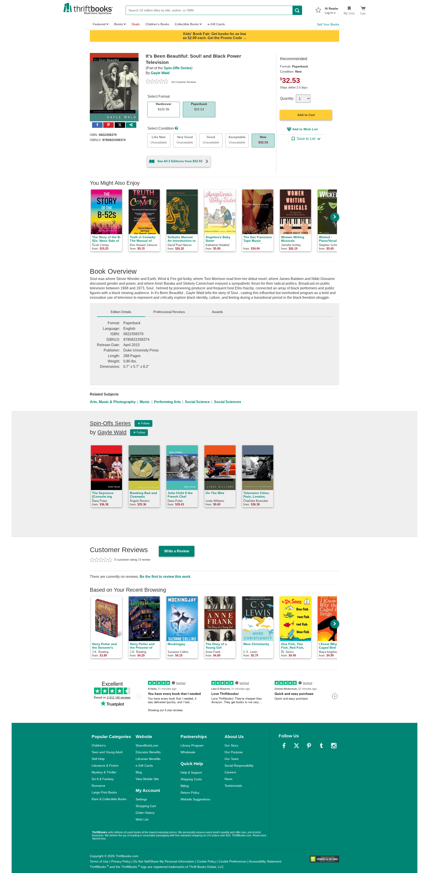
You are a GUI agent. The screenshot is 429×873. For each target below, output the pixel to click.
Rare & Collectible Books (109, 799)
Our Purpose (234, 752)
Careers (230, 772)
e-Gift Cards (144, 765)
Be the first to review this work (165, 576)
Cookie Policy (206, 861)
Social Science (197, 402)
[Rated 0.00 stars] (157, 82)
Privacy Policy (121, 861)
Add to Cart (306, 115)
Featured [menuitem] (99, 24)
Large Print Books (104, 792)
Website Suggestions (195, 799)
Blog (139, 772)
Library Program (192, 745)
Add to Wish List (305, 129)
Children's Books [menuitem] (157, 24)
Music (145, 402)
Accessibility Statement (265, 861)
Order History (145, 812)
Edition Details (121, 312)
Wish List (142, 819)
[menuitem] (331, 9)
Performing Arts (167, 402)
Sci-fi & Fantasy (103, 779)
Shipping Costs (191, 779)
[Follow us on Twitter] (296, 745)
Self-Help (98, 759)
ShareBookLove (147, 745)
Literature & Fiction (105, 765)
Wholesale (188, 752)
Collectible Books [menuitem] (187, 24)
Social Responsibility (239, 765)
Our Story (231, 745)
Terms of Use (99, 861)
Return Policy (190, 792)
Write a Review (176, 551)
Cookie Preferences (232, 861)
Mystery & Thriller (104, 772)
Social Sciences (227, 402)
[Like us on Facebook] (284, 745)
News (228, 779)
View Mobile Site (147, 779)
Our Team (232, 759)
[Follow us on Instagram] (333, 745)
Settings (141, 799)
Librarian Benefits (148, 759)
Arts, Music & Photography (113, 402)
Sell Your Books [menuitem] (328, 24)
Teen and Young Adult (107, 752)
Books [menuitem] (118, 24)
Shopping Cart (146, 806)
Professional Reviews (169, 312)
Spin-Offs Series (177, 68)
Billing (185, 786)
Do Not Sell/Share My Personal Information (163, 861)
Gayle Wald (160, 73)
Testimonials (233, 785)
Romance (98, 785)
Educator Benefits (148, 752)
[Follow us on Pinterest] (309, 745)
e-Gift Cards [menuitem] (216, 24)
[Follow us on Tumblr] (321, 745)
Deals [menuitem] (136, 24)
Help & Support (191, 772)
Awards (217, 312)
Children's (99, 745)
